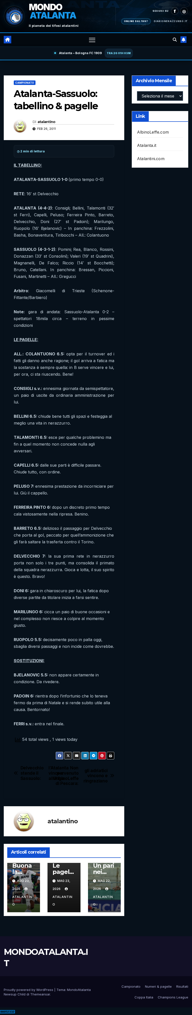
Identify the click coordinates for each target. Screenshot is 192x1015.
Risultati (182, 986)
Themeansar (40, 994)
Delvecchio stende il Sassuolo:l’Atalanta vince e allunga (42, 773)
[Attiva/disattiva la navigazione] (92, 40)
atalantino (47, 122)
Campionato (24, 82)
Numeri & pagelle (158, 986)
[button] (175, 39)
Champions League (173, 997)
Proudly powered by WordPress (29, 990)
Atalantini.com (150, 158)
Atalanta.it (146, 145)
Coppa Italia (143, 997)
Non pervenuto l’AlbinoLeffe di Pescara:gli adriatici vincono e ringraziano (86, 775)
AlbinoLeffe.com (153, 132)
